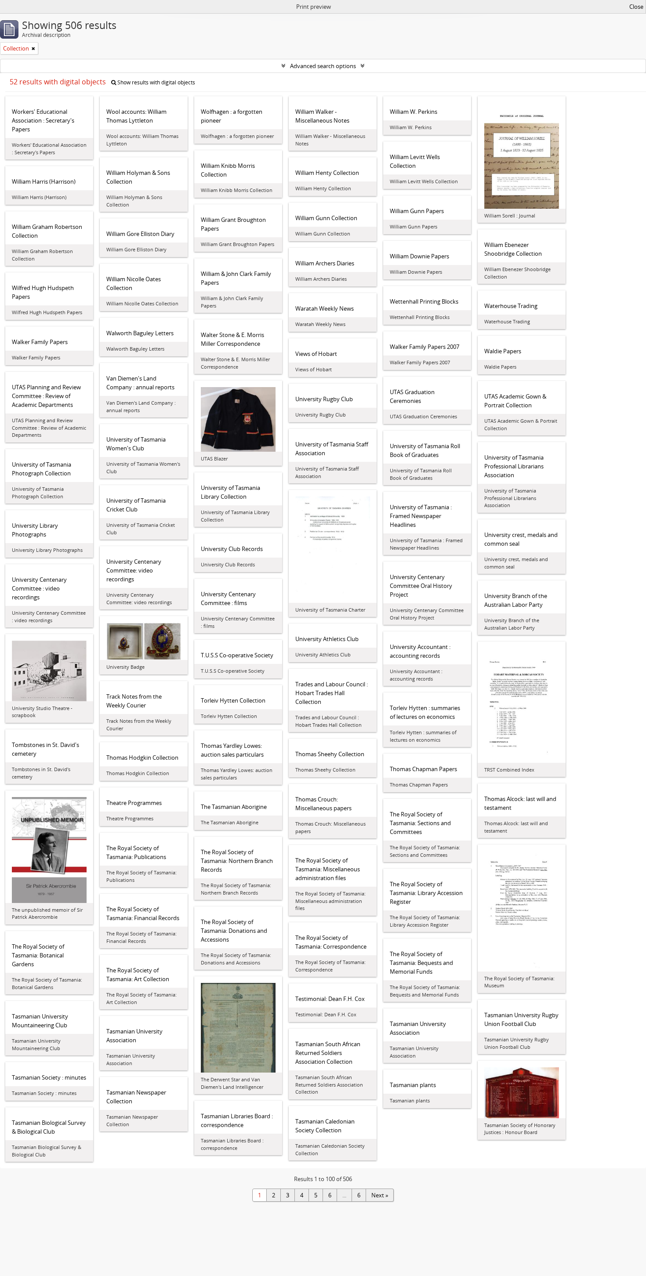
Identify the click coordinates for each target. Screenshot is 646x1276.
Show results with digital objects (155, 82)
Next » (379, 1195)
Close (636, 7)
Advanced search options (323, 66)
